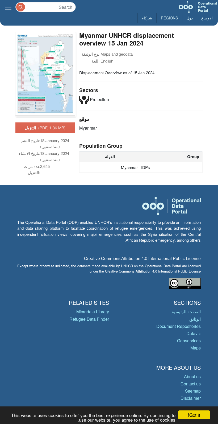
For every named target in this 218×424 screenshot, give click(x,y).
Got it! (194, 414)
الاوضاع (207, 17)
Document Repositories (178, 326)
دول (190, 17)
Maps (195, 348)
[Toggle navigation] (8, 7)
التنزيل (45, 128)
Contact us (191, 384)
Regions (169, 17)
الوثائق (195, 319)
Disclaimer (191, 398)
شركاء (147, 17)
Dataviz (193, 333)
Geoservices (189, 340)
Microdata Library (92, 311)
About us (192, 376)
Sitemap (193, 391)
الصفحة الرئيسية (186, 311)
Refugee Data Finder (89, 319)
